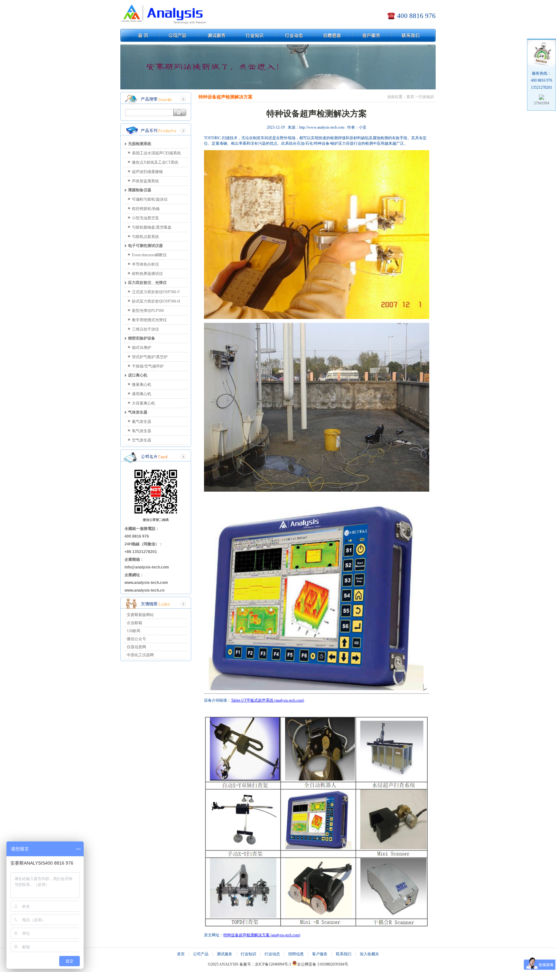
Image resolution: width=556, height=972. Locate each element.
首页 (181, 954)
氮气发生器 (141, 421)
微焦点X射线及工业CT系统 (155, 162)
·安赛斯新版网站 (139, 615)
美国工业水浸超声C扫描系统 (156, 153)
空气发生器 (141, 440)
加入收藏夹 (369, 954)
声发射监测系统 (145, 181)
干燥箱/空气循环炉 (148, 366)
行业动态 (272, 954)
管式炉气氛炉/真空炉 (150, 357)
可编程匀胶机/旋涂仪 (150, 199)
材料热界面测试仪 (147, 273)
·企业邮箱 (133, 623)
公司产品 (200, 954)
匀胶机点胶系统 (145, 236)
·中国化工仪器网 (139, 655)
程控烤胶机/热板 (146, 208)
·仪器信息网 (135, 647)
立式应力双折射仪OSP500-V (156, 292)
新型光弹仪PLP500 (148, 310)
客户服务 (320, 954)
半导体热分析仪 (145, 264)
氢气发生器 (141, 431)
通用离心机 (141, 394)
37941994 (541, 103)
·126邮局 (132, 631)
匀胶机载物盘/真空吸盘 (151, 227)
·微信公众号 (135, 639)
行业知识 (248, 954)
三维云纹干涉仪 (145, 329)
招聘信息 (296, 954)
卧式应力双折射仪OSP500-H (156, 301)
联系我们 (343, 954)
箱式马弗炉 (141, 347)
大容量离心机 (143, 403)
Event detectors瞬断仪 (149, 255)
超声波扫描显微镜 (147, 171)
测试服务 (224, 954)
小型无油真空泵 (145, 218)
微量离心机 (141, 384)
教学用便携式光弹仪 (149, 320)
